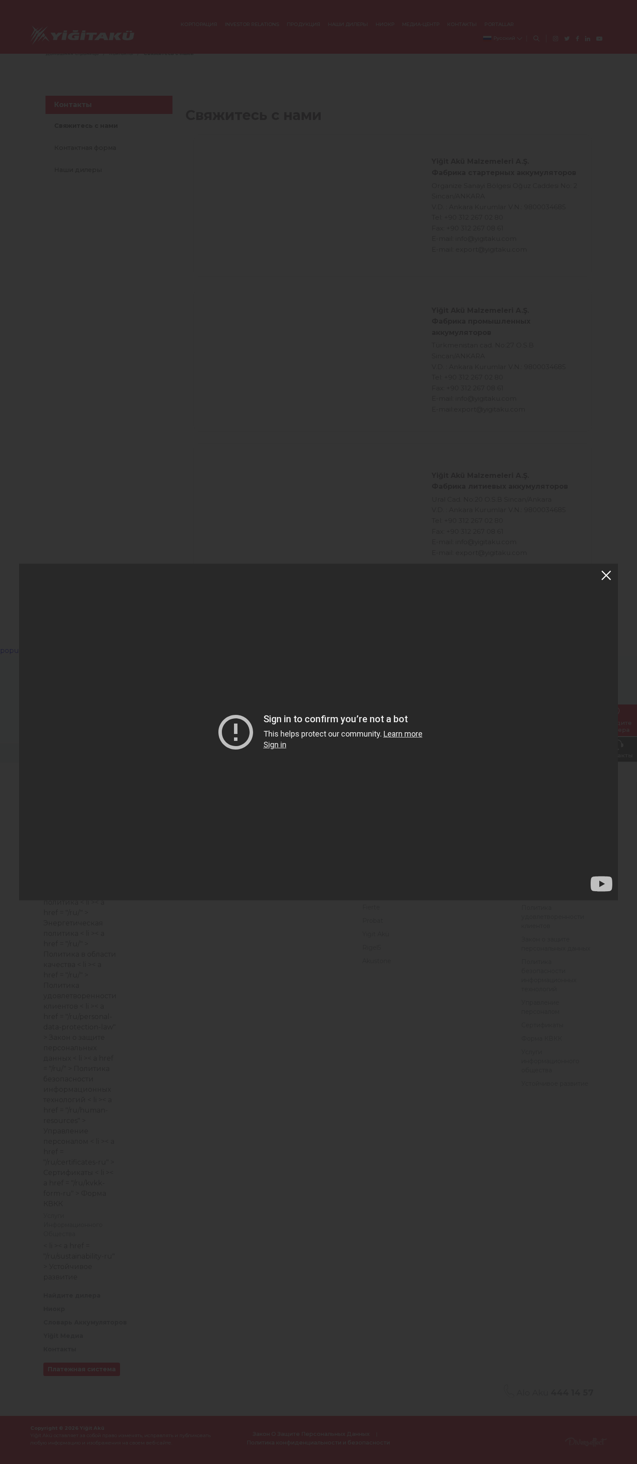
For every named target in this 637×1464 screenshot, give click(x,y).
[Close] (606, 575)
